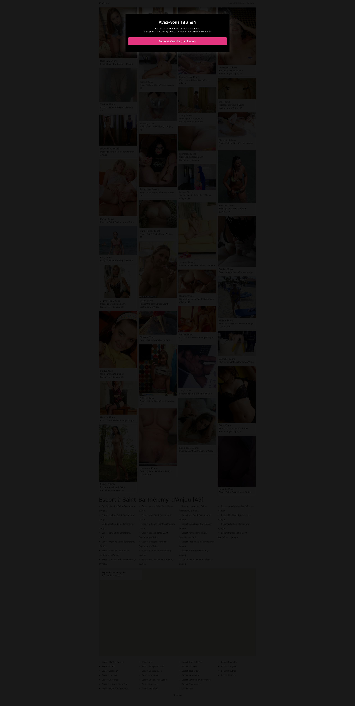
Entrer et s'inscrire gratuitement (177, 41)
